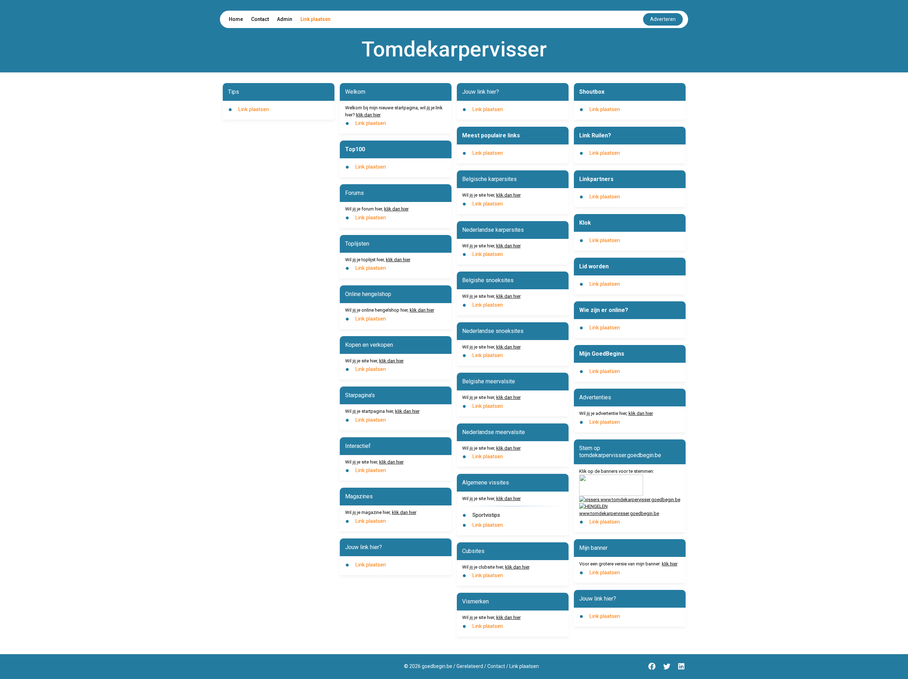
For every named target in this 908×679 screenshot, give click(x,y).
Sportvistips (486, 515)
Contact (260, 19)
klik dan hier (368, 114)
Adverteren (663, 19)
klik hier (669, 563)
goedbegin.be (437, 666)
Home (236, 19)
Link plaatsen (315, 19)
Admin (284, 19)
